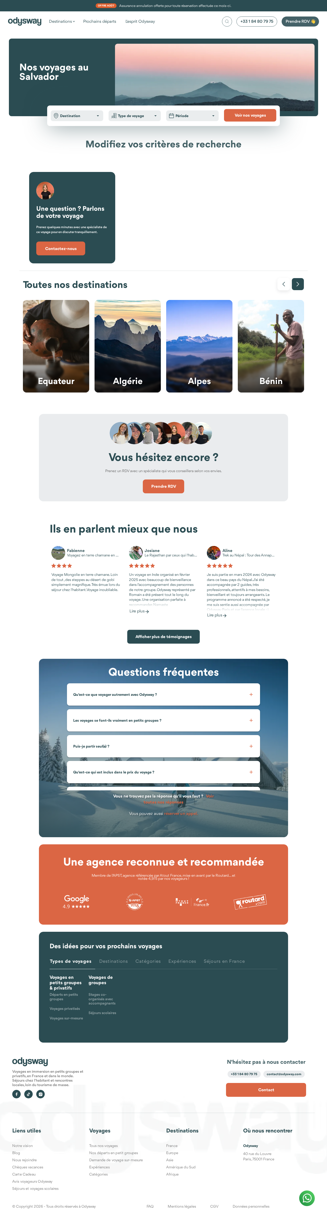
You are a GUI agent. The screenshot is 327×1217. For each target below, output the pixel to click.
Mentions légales (182, 1206)
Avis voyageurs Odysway (32, 1181)
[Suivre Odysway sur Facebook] (16, 1094)
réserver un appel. (181, 813)
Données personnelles (251, 1206)
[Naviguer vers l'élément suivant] (298, 284)
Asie (170, 1159)
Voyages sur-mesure (66, 1018)
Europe (172, 1152)
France (172, 1145)
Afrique (172, 1174)
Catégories (98, 1174)
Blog (16, 1152)
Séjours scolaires (102, 1013)
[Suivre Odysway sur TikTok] (28, 1094)
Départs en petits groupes (64, 996)
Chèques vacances (27, 1167)
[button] (98, 115)
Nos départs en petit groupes (113, 1152)
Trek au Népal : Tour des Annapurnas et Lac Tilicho (249, 556)
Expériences (99, 1167)
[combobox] (77, 115)
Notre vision (22, 1145)
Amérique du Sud (181, 1167)
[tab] (72, 964)
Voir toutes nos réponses (178, 799)
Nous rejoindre (24, 1159)
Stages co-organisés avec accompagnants (102, 999)
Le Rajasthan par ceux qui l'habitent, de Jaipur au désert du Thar (171, 556)
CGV (214, 1206)
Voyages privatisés (65, 1008)
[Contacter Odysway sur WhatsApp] (307, 1198)
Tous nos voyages (103, 1145)
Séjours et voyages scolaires (35, 1188)
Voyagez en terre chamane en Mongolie (93, 556)
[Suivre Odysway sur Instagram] (40, 1094)
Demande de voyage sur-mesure (116, 1159)
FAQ (150, 1206)
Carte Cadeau (24, 1174)
